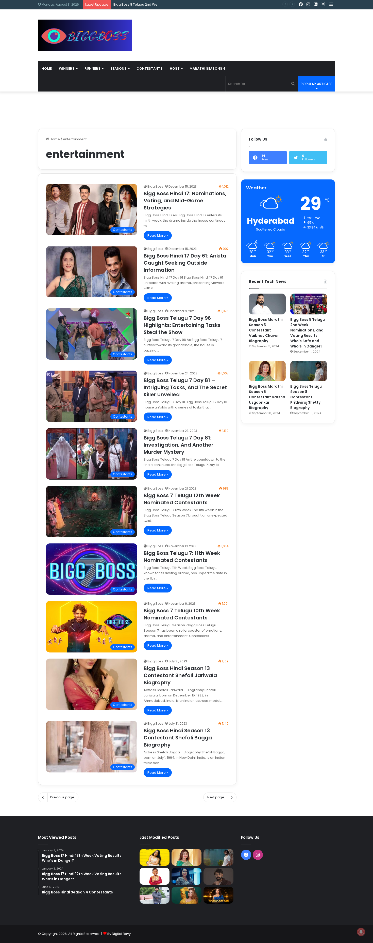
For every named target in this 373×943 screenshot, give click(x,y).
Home (47, 68)
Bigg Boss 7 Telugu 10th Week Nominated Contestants (182, 614)
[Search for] (293, 84)
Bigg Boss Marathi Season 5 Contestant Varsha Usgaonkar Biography (267, 397)
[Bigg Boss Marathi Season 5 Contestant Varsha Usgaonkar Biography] (267, 371)
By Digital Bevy (119, 933)
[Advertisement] (237, 25)
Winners (67, 68)
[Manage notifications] (361, 932)
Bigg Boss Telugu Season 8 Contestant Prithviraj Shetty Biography (306, 397)
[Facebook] (300, 4)
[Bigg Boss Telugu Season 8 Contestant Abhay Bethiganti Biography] (154, 895)
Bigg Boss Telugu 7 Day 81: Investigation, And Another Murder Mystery (178, 444)
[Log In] (316, 4)
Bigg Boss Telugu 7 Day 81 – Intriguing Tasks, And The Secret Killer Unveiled (185, 387)
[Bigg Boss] (85, 35)
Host (175, 68)
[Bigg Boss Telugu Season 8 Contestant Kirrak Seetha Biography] (154, 857)
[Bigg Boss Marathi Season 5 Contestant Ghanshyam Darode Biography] (154, 876)
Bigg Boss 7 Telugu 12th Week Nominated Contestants (182, 499)
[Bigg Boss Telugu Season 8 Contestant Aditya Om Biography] (218, 876)
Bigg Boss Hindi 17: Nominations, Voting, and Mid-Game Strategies (185, 200)
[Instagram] (308, 4)
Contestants (150, 68)
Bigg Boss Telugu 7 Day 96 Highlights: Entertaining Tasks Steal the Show (182, 325)
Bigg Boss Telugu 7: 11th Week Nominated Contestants (182, 557)
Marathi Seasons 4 (208, 68)
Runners (92, 68)
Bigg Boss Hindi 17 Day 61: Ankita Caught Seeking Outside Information (185, 262)
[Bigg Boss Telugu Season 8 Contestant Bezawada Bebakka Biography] (186, 876)
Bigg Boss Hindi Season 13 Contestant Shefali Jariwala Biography (180, 675)
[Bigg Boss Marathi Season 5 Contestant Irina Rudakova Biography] (186, 895)
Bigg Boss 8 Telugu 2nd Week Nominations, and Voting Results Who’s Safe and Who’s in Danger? (192, 4)
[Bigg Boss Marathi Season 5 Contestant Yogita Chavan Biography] (218, 895)
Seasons (118, 68)
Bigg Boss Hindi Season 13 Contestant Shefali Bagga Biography (178, 737)
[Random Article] (323, 4)
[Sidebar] (331, 4)
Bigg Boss (155, 186)
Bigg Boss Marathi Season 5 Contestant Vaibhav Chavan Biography (266, 330)
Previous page (62, 797)
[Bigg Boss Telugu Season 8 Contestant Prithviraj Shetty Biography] (308, 371)
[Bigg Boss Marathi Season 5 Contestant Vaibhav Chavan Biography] (267, 304)
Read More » (157, 235)
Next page (215, 797)
